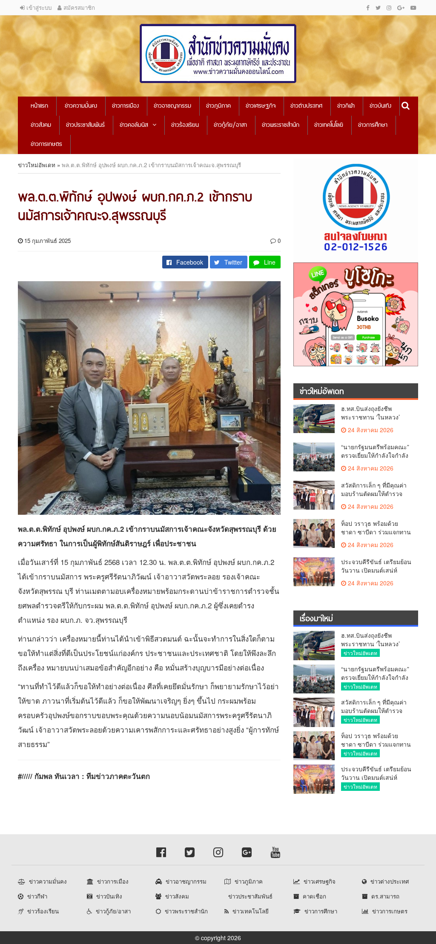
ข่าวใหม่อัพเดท (36, 165)
